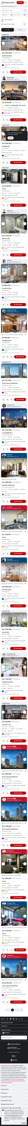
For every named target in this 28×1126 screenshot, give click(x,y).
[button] (2, 19)
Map (21, 30)
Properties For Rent (6, 1100)
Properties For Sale (6, 1097)
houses (20, 1080)
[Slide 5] (13, 231)
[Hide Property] (21, 38)
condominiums (14, 1079)
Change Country (5, 1030)
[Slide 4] (13, 98)
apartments (21, 1079)
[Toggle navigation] (25, 2)
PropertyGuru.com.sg (6, 1065)
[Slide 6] (17, 98)
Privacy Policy (14, 1115)
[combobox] (13, 10)
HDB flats (3, 1080)
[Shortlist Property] (24, 38)
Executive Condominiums (12, 1080)
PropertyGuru (5, 1089)
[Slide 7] (17, 625)
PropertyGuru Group (7, 1022)
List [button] (8, 30)
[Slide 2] (11, 98)
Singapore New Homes (7, 1104)
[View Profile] (14, 34)
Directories (4, 1093)
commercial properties (6, 1082)
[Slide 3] (12, 98)
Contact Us (4, 1026)
